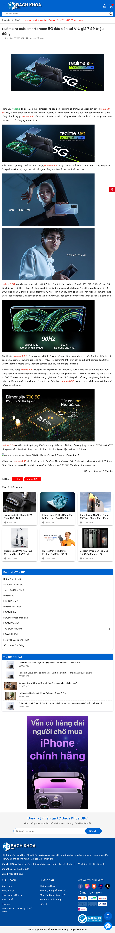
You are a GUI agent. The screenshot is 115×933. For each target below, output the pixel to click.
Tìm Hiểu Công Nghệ (13, 590)
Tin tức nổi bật (12, 657)
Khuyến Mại (8, 890)
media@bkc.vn (16, 873)
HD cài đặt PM (10, 634)
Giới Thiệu (7, 886)
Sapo (84, 929)
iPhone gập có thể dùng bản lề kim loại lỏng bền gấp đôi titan (57, 517)
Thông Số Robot (48, 886)
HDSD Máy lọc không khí (15, 617)
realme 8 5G (33, 479)
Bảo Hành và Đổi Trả (12, 895)
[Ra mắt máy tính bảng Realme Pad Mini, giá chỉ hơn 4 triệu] (57, 538)
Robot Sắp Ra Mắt (12, 579)
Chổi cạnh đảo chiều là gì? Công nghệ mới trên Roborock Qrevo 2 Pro (49, 662)
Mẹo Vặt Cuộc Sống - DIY (16, 639)
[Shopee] (94, 886)
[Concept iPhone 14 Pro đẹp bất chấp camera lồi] (95, 538)
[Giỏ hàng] (111, 5)
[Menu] (4, 6)
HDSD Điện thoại (12, 606)
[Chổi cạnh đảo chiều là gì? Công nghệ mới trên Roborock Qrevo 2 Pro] (10, 665)
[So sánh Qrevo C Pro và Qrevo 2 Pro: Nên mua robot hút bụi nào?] (10, 686)
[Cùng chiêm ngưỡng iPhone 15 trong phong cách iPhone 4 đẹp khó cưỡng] (95, 502)
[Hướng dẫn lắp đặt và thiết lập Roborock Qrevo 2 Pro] (10, 696)
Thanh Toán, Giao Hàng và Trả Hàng (17, 910)
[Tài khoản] (105, 6)
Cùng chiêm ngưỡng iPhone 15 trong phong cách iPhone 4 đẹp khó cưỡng (95, 517)
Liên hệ (43, 904)
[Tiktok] (107, 886)
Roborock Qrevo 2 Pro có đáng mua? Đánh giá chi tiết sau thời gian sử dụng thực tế (55, 673)
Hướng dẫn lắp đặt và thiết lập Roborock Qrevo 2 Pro (42, 693)
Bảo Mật (6, 904)
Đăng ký (93, 831)
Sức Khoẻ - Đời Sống (13, 645)
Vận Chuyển (8, 899)
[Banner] (57, 762)
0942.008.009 (21, 869)
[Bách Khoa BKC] (24, 5)
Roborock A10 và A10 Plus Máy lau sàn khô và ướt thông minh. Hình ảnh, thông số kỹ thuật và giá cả (19, 552)
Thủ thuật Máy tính (12, 628)
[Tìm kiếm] (111, 14)
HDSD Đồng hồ (11, 623)
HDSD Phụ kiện (11, 601)
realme (17, 479)
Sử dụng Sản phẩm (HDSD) (53, 890)
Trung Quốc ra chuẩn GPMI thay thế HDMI (18, 517)
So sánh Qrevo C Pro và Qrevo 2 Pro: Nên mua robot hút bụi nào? (48, 683)
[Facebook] (80, 886)
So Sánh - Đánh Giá (13, 584)
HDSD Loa (8, 595)
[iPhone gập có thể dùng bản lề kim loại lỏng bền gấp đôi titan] (57, 502)
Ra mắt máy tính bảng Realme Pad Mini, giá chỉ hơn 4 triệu (57, 552)
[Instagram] (87, 886)
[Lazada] (100, 886)
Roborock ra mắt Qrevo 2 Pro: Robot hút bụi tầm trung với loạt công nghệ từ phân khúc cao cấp (61, 703)
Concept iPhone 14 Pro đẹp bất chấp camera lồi (94, 552)
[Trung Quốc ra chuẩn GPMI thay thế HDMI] (19, 502)
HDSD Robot (10, 612)
